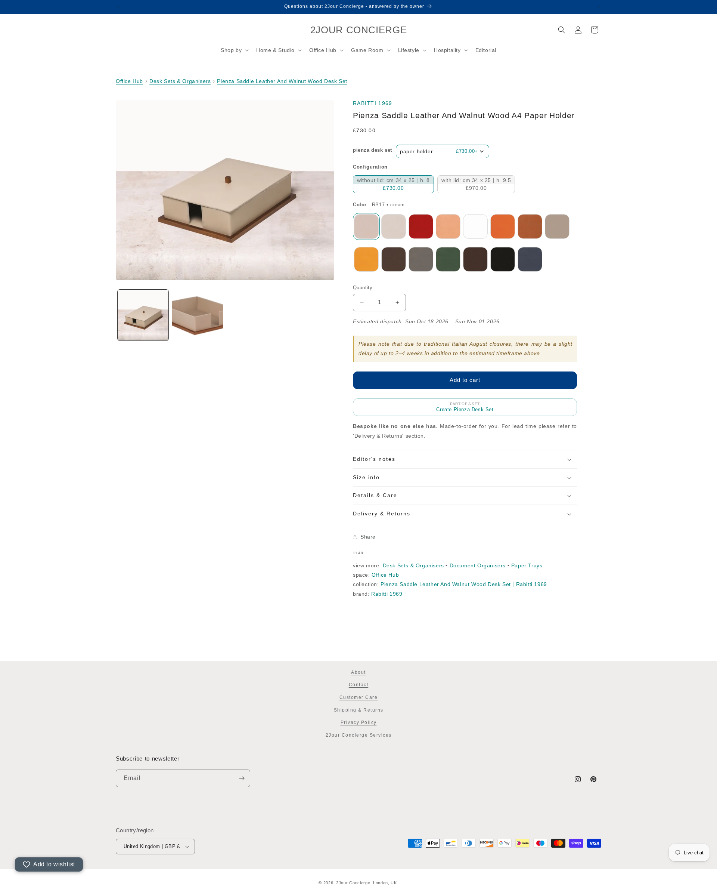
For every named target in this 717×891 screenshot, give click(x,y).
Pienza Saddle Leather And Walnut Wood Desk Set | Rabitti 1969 (464, 584)
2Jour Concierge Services (359, 735)
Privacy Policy (359, 722)
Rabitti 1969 (372, 103)
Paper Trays (527, 565)
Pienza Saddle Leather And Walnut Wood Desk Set (282, 81)
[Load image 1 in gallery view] (143, 315)
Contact (359, 684)
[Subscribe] (241, 778)
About (358, 672)
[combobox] (442, 151)
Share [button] (368, 537)
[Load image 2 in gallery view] (197, 315)
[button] (234, 50)
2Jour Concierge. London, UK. (367, 883)
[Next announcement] (598, 7)
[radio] (393, 184)
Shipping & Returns (359, 710)
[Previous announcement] (118, 7)
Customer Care (358, 697)
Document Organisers (478, 565)
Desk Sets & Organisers (180, 81)
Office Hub (129, 81)
